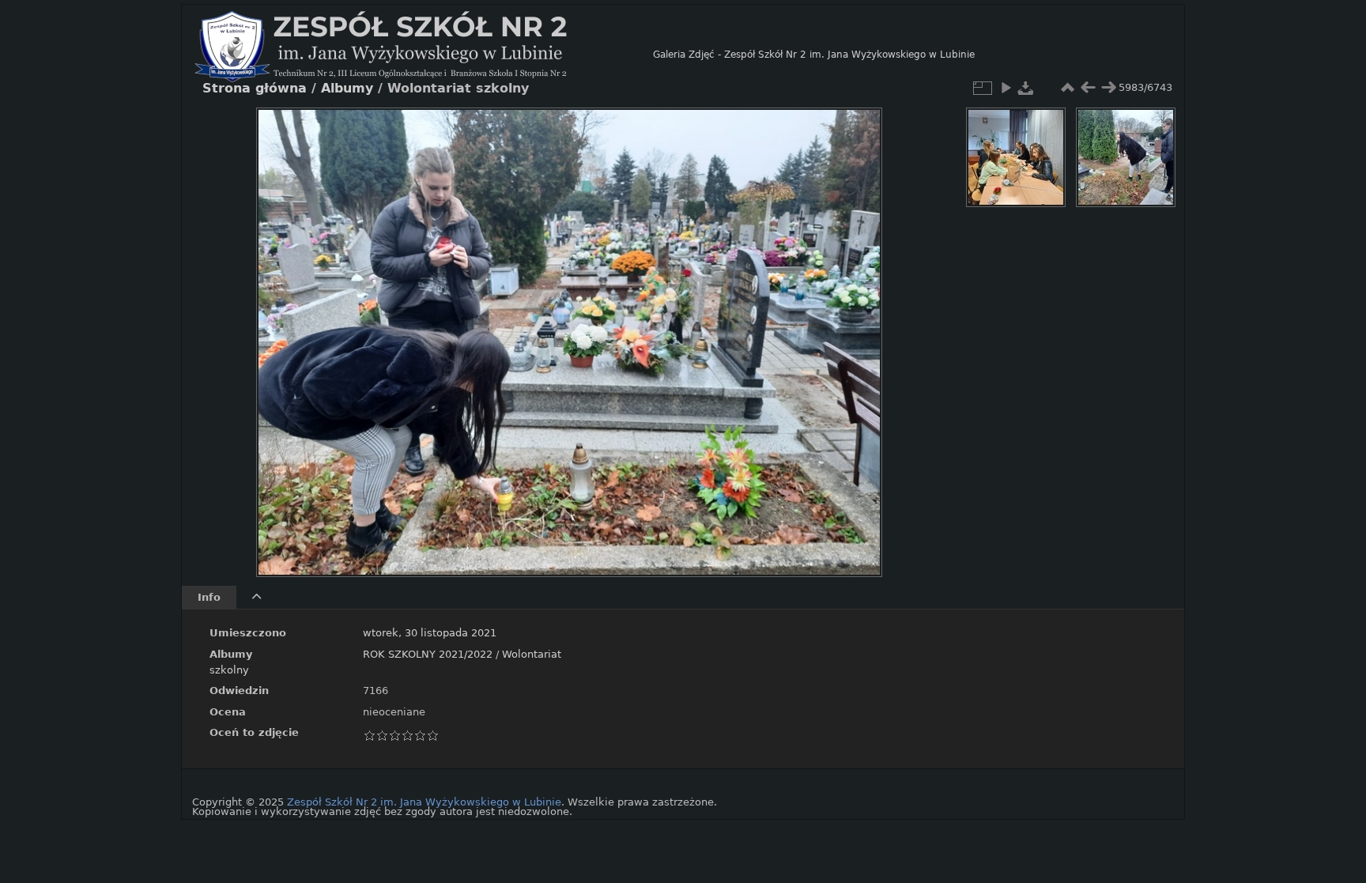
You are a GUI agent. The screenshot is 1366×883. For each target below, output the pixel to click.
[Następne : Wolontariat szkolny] (1108, 87)
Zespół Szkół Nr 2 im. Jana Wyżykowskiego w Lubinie (424, 802)
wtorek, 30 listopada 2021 (429, 633)
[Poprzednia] (281, 330)
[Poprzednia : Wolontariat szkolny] (1087, 87)
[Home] (423, 54)
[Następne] (857, 330)
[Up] (563, 131)
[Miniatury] (1067, 87)
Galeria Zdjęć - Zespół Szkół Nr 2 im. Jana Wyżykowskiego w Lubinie (814, 54)
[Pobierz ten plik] (1026, 87)
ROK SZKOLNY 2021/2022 (427, 654)
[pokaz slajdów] (1005, 87)
